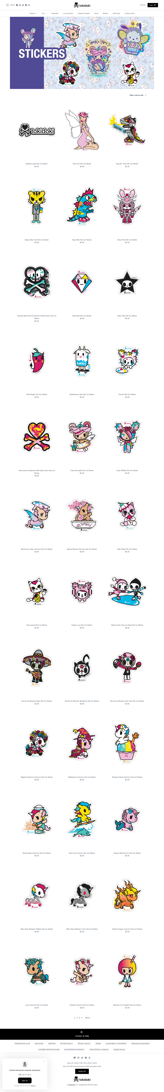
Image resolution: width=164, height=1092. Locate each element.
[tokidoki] (82, 5)
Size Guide (39, 1043)
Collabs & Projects (84, 13)
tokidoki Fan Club (22, 1043)
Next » (87, 1018)
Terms (98, 1043)
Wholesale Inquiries (140, 1043)
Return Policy (66, 1043)
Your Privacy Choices (99, 1049)
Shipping (52, 1043)
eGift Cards (116, 13)
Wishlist (105, 13)
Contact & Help (129, 13)
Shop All (33, 13)
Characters (54, 13)
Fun (44, 13)
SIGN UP (82, 1071)
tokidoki (71, 1085)
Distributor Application (49, 1049)
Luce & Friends (68, 13)
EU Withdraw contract (74, 1049)
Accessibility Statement (116, 1043)
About (96, 13)
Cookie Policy (119, 1049)
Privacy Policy (84, 1043)
